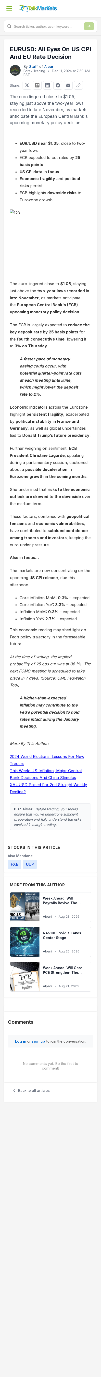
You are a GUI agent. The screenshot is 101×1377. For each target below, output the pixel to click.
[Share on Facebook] (57, 85)
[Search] (89, 26)
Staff (33, 66)
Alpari (49, 66)
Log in (20, 1041)
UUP (30, 864)
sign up (38, 1041)
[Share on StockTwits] (37, 85)
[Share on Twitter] (27, 85)
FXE (14, 864)
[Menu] (9, 8)
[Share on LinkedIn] (47, 85)
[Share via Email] (68, 85)
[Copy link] (78, 85)
